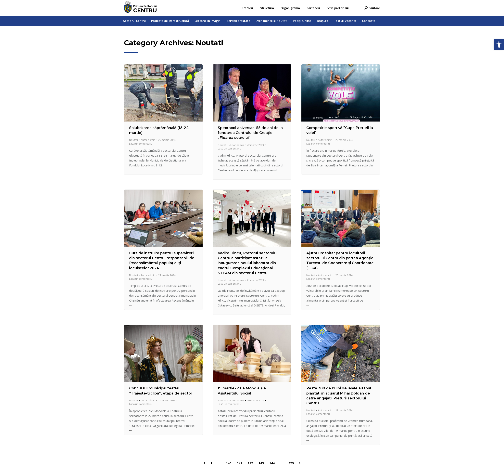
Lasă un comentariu (141, 143)
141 (239, 463)
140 (228, 463)
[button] (499, 44)
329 (291, 463)
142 (250, 463)
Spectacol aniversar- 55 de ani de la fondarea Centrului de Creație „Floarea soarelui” (250, 133)
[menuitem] (248, 8)
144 (272, 463)
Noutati (133, 140)
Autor (148, 140)
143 (261, 463)
